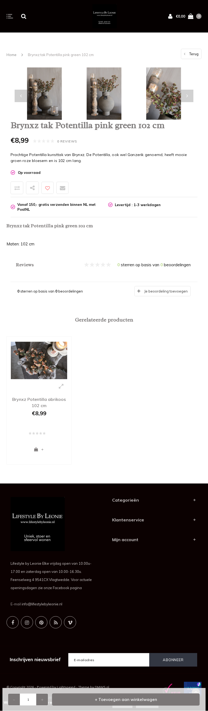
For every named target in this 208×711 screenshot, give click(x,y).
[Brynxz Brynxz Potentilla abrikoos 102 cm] (39, 360)
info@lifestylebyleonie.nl (42, 604)
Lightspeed (66, 687)
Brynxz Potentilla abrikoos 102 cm (39, 402)
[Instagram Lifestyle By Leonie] (27, 622)
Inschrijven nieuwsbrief (35, 659)
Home (11, 55)
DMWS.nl (102, 687)
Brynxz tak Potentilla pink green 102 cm (61, 55)
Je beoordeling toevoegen (166, 291)
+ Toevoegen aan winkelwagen (126, 699)
